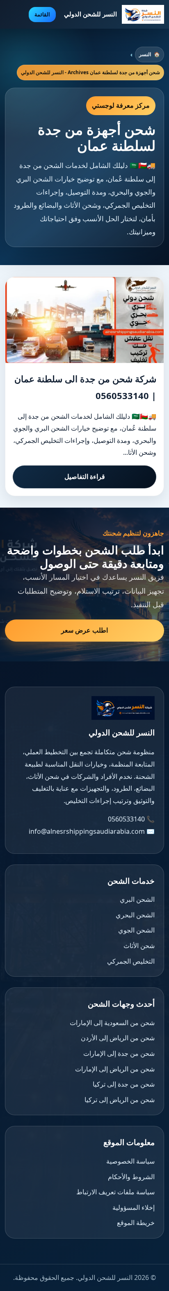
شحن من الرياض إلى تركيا (119, 1099)
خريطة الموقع (136, 1222)
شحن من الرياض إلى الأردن (118, 1037)
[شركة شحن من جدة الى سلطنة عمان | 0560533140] (84, 320)
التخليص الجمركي (131, 961)
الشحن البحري (135, 914)
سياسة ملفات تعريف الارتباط (115, 1191)
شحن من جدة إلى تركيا (124, 1084)
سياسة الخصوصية (130, 1161)
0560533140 (126, 819)
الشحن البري (137, 899)
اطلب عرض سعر (84, 630)
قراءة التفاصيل (84, 476)
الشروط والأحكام (131, 1176)
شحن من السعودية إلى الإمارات (112, 1022)
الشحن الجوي (136, 930)
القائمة (42, 14)
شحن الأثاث (139, 945)
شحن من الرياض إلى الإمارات (115, 1068)
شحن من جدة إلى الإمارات (119, 1053)
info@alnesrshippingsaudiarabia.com (87, 831)
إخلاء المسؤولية (133, 1207)
